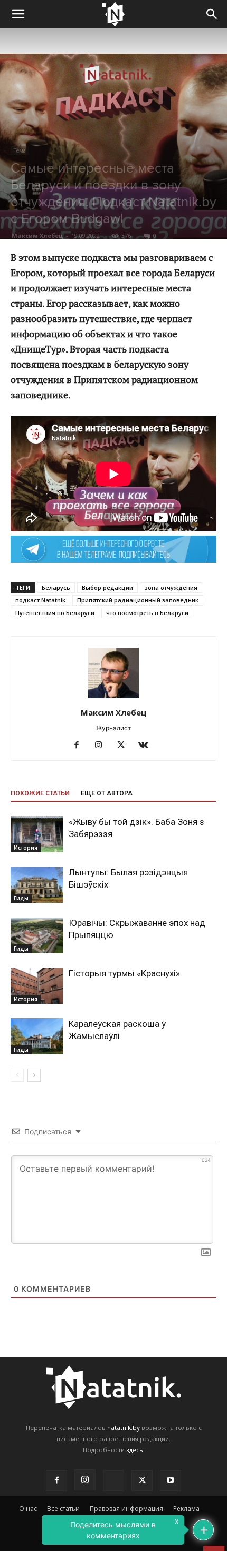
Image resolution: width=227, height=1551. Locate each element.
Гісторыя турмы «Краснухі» (124, 973)
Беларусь (56, 587)
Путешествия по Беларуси (54, 613)
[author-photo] (113, 697)
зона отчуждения (171, 587)
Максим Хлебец (37, 235)
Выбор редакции (107, 587)
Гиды (21, 898)
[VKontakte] (147, 745)
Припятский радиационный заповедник (137, 600)
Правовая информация (126, 1508)
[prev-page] (17, 1075)
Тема (20, 150)
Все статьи (63, 1508)
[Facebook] (80, 745)
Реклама (186, 1508)
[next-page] (34, 1075)
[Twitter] (125, 745)
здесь (134, 1450)
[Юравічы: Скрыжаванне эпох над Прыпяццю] (37, 935)
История (25, 847)
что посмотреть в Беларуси (147, 613)
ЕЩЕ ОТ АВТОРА (107, 793)
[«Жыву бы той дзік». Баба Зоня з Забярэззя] (37, 834)
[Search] (212, 14)
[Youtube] (170, 1480)
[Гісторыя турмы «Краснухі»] (37, 986)
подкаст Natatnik (40, 600)
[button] (18, 14)
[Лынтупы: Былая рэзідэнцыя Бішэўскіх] (37, 885)
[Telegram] (113, 1480)
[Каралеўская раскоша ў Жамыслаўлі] (37, 1036)
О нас (28, 1508)
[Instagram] (102, 745)
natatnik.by (123, 1428)
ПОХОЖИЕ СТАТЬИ (40, 793)
